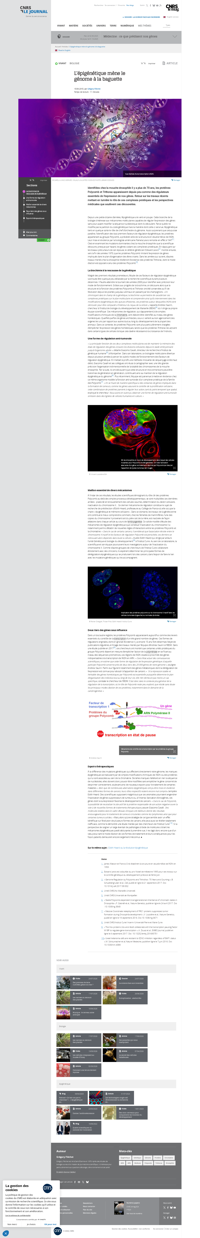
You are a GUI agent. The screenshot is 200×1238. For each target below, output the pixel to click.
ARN (129, 1163)
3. (102, 879)
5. (102, 895)
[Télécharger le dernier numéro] (119, 1208)
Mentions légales (89, 1213)
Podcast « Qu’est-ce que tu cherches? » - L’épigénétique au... (70, 1100)
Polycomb (148, 1163)
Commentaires (32, 235)
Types (168, 25)
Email (174, 1218)
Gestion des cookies (119, 1229)
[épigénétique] (96, 1098)
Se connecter (110, 5)
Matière (73, 25)
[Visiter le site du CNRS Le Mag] (172, 8)
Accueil (58, 46)
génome (148, 1158)
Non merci (12, 1224)
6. (102, 900)
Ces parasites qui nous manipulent (128, 1041)
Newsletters (88, 1203)
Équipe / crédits (61, 1206)
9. (102, 927)
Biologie (74, 63)
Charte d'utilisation (62, 1210)
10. (102, 938)
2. (102, 871)
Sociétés (87, 25)
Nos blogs (130, 5)
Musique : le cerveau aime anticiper (83, 1013)
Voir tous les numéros (134, 1213)
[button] (5, 1233)
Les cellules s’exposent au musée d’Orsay (83, 1056)
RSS (160, 5)
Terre (113, 25)
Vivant (61, 25)
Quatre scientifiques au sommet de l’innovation (82, 1129)
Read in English (64, 50)
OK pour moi (50, 1224)
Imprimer (43, 180)
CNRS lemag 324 (133, 1207)
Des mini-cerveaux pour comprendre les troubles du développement (130, 1115)
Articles (65, 46)
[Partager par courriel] (80, 1182)
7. (102, 911)
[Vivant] (63, 982)
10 (171, 823)
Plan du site (87, 1210)
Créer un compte (171, 1229)
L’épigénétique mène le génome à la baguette (87, 46)
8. (102, 922)
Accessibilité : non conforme (139, 1229)
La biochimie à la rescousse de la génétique (36, 192)
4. (102, 890)
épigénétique (125, 1158)
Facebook (150, 5)
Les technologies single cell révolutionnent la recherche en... (116, 1100)
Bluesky (154, 5)
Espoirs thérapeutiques (35, 218)
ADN (122, 1163)
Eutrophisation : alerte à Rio (130, 998)
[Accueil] (34, 10)
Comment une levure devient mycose (84, 1071)
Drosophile (170, 1163)
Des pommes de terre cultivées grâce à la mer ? (83, 983)
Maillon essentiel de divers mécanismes (36, 205)
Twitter (147, 5)
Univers (101, 25)
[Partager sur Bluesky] (171, 1218)
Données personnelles (64, 1213)
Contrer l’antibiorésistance (83, 1113)
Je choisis (31, 1224)
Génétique (137, 1158)
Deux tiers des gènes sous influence (36, 212)
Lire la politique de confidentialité (17, 1215)
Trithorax (159, 1163)
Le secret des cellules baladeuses (128, 1056)
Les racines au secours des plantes (82, 998)
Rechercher (98, 5)
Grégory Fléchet (94, 88)
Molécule (137, 1163)
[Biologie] (63, 1040)
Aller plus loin (31, 232)
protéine (158, 1158)
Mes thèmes (144, 25)
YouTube (157, 5)
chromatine (169, 1158)
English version (173, 17)
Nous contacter (89, 1206)
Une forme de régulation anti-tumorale (35, 199)
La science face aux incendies (131, 983)
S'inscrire (121, 5)
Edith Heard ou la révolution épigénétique (128, 847)
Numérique (127, 25)
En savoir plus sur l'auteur (66, 1172)
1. (102, 863)
